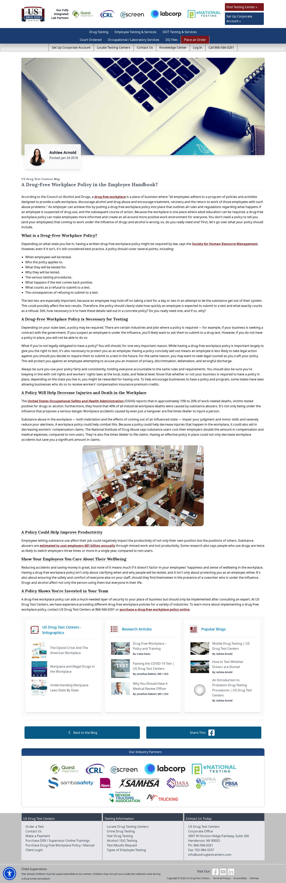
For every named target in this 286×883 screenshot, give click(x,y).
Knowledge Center (173, 47)
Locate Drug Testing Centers (128, 826)
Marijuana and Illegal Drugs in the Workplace (72, 669)
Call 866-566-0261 (221, 47)
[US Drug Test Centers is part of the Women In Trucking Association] (162, 797)
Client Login (34, 850)
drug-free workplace (110, 197)
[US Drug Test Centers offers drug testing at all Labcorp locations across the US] (166, 14)
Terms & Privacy (221, 878)
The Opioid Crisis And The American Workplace (69, 650)
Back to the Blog (85, 732)
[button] (9, 873)
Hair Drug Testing (120, 836)
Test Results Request (122, 845)
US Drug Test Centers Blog (40, 179)
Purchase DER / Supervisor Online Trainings (57, 840)
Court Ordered (91, 40)
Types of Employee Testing (126, 850)
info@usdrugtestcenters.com (209, 854)
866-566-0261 (203, 845)
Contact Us (145, 47)
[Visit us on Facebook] (215, 871)
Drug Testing (98, 32)
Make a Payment (37, 836)
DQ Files (172, 40)
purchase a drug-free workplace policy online (154, 609)
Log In (197, 47)
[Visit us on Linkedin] (231, 871)
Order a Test (34, 826)
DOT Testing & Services (180, 32)
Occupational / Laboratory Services (133, 40)
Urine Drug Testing (121, 831)
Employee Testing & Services (135, 32)
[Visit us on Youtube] (223, 871)
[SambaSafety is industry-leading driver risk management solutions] (71, 783)
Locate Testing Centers (113, 47)
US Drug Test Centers (198, 878)
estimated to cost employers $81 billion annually (77, 545)
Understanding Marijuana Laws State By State (69, 687)
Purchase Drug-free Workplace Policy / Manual (59, 845)
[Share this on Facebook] (211, 732)
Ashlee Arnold (62, 152)
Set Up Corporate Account (71, 47)
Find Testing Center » (241, 7)
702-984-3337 (204, 850)
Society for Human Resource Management (225, 244)
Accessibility (240, 878)
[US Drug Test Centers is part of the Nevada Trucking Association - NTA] (124, 797)
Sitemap (254, 878)
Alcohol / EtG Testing (122, 840)
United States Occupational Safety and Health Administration (76, 401)
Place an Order (195, 40)
